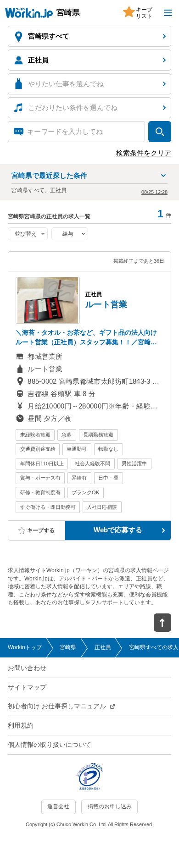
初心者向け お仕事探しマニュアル (57, 706)
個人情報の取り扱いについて (49, 744)
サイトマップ (27, 687)
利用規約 (21, 725)
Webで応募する (118, 530)
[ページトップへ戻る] (162, 622)
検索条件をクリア (143, 153)
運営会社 (58, 806)
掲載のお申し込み (110, 806)
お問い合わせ (27, 668)
